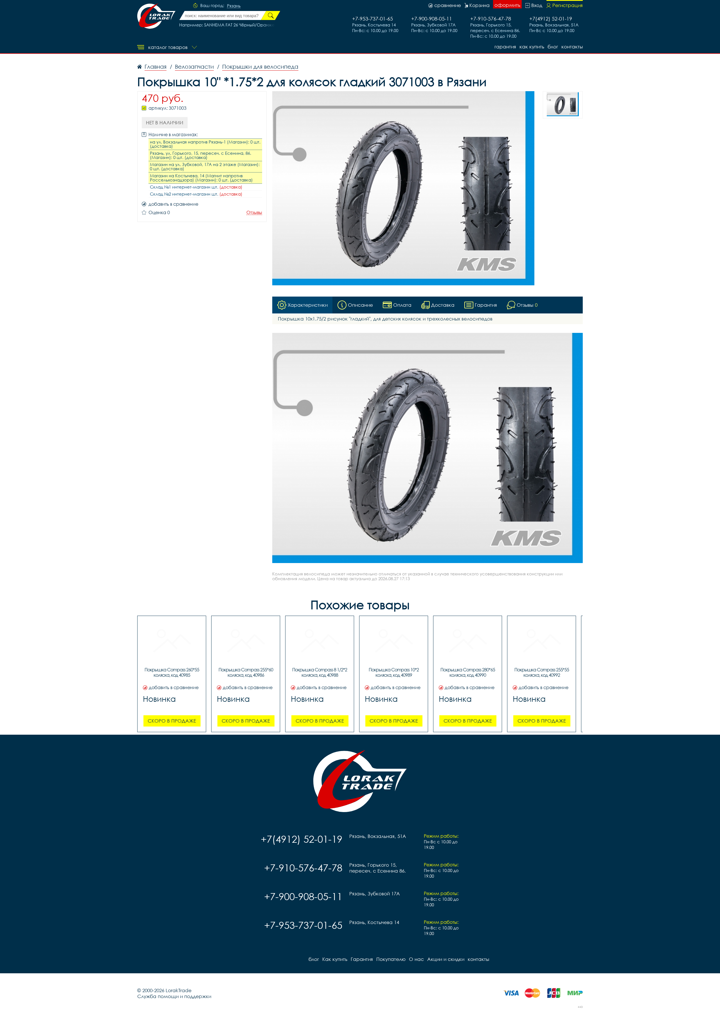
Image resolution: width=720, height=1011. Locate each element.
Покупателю (391, 959)
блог (553, 47)
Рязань (233, 6)
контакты (572, 47)
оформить (507, 5)
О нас (416, 959)
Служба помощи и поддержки (174, 996)
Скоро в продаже (172, 721)
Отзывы (254, 212)
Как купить (531, 47)
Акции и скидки (445, 959)
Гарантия (505, 47)
